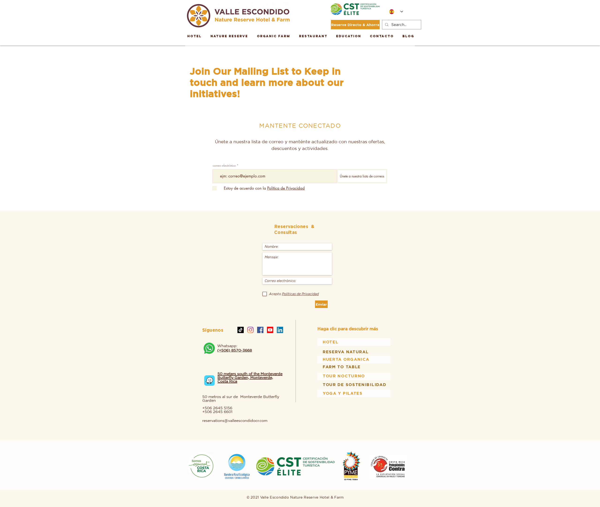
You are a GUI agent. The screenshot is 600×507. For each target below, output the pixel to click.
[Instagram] (250, 330)
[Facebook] (260, 330)
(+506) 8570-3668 (234, 350)
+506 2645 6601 (217, 411)
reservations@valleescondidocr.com (234, 420)
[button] (348, 36)
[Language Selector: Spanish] (396, 12)
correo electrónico (224, 165)
